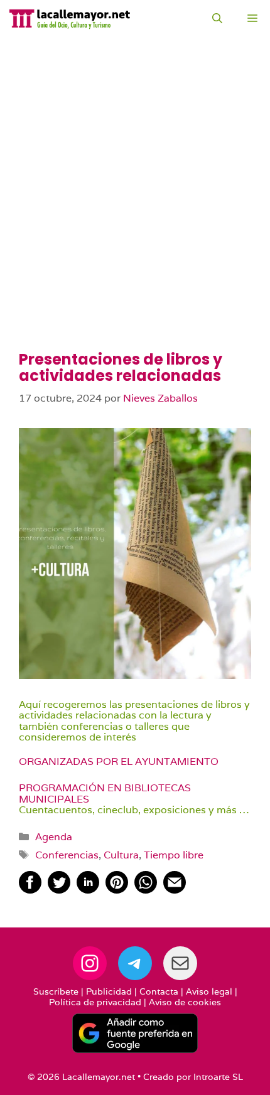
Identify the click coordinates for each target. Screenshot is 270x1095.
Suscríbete (55, 991)
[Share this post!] (30, 890)
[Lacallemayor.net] (69, 19)
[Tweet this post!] (59, 890)
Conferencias (67, 855)
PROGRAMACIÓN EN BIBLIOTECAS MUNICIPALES (105, 793)
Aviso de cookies (185, 1002)
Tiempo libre (173, 855)
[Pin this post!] (116, 890)
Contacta (158, 991)
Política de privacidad (95, 1002)
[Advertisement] (135, 210)
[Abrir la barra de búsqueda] (217, 19)
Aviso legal (209, 991)
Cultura (121, 855)
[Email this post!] (174, 890)
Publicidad (109, 991)
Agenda (53, 836)
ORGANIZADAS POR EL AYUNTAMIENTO (119, 761)
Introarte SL (218, 1076)
